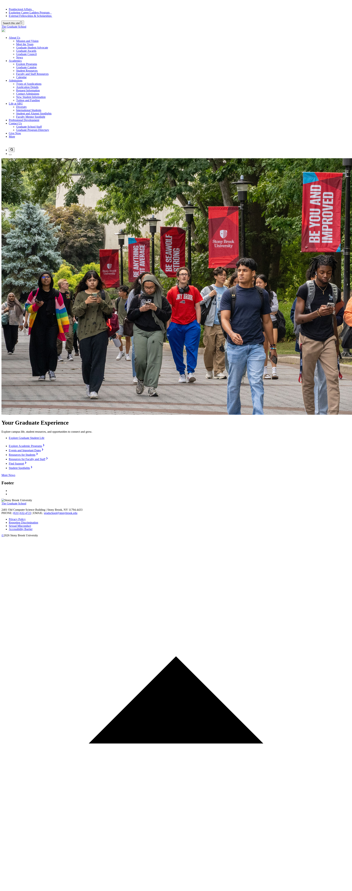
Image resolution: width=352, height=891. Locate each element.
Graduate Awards (26, 50)
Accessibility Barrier (20, 529)
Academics (15, 60)
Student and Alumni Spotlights (34, 113)
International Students (28, 110)
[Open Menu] (10, 154)
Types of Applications (28, 83)
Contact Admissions (27, 93)
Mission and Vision (27, 40)
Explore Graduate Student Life (26, 437)
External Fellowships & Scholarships (30, 15)
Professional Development (24, 120)
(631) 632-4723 (22, 513)
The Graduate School (13, 26)
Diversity (21, 106)
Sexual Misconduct (20, 525)
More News (8, 475)
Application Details (27, 87)
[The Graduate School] (3, 31)
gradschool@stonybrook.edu (60, 513)
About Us (14, 37)
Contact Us (15, 123)
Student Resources (27, 70)
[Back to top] (176, 887)
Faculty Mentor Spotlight (30, 116)
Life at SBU (16, 103)
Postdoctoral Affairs (21, 9)
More (12, 136)
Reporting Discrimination (23, 522)
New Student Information (31, 97)
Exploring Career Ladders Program (30, 12)
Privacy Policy (17, 519)
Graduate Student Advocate (32, 47)
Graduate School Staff (29, 126)
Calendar (21, 77)
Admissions (15, 80)
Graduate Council (26, 54)
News (19, 57)
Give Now (15, 133)
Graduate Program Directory (32, 130)
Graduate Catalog (26, 67)
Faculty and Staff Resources (32, 73)
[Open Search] (12, 149)
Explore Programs (26, 64)
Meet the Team (24, 44)
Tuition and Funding (28, 100)
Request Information (28, 90)
